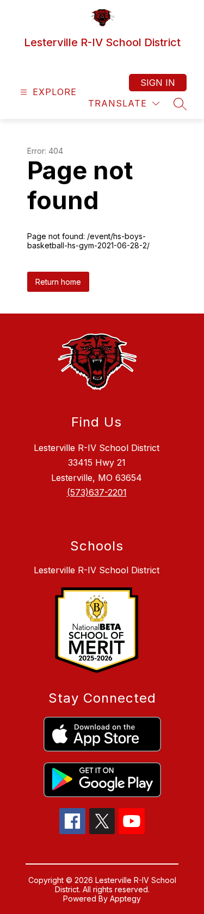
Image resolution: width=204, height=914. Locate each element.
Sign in (157, 82)
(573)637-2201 (97, 492)
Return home (58, 281)
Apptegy (125, 898)
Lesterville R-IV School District (96, 570)
